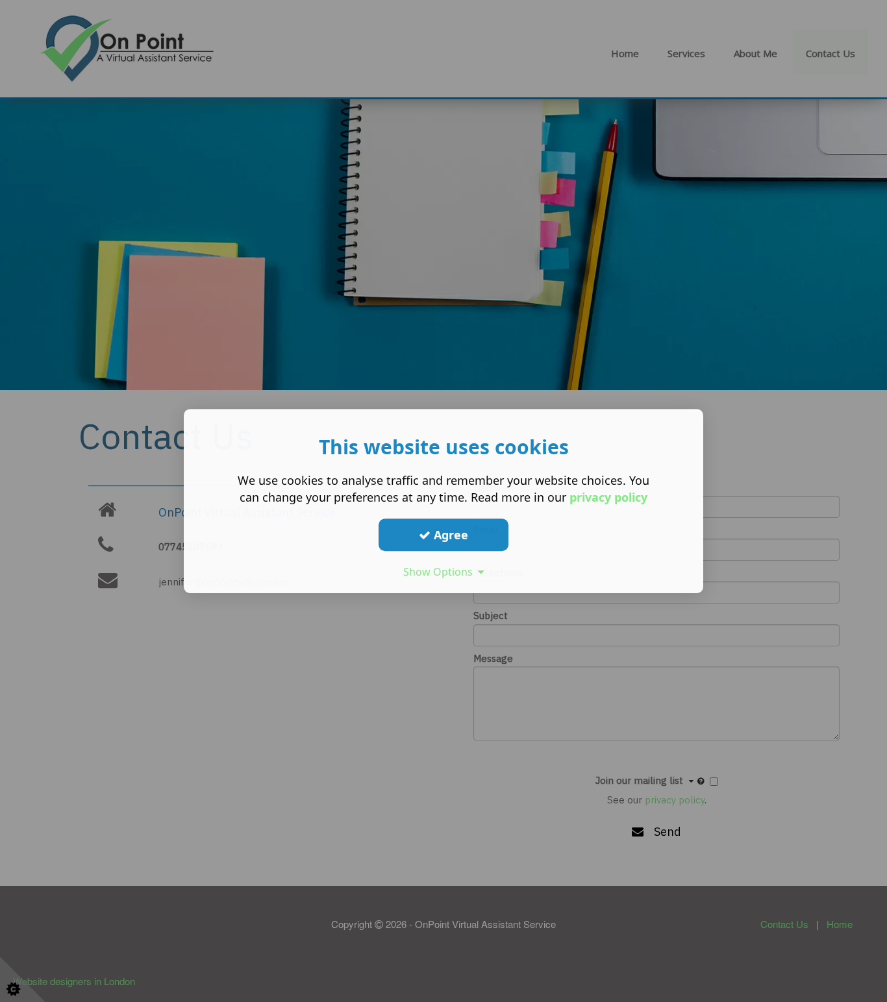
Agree (449, 535)
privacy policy (608, 497)
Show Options (440, 572)
